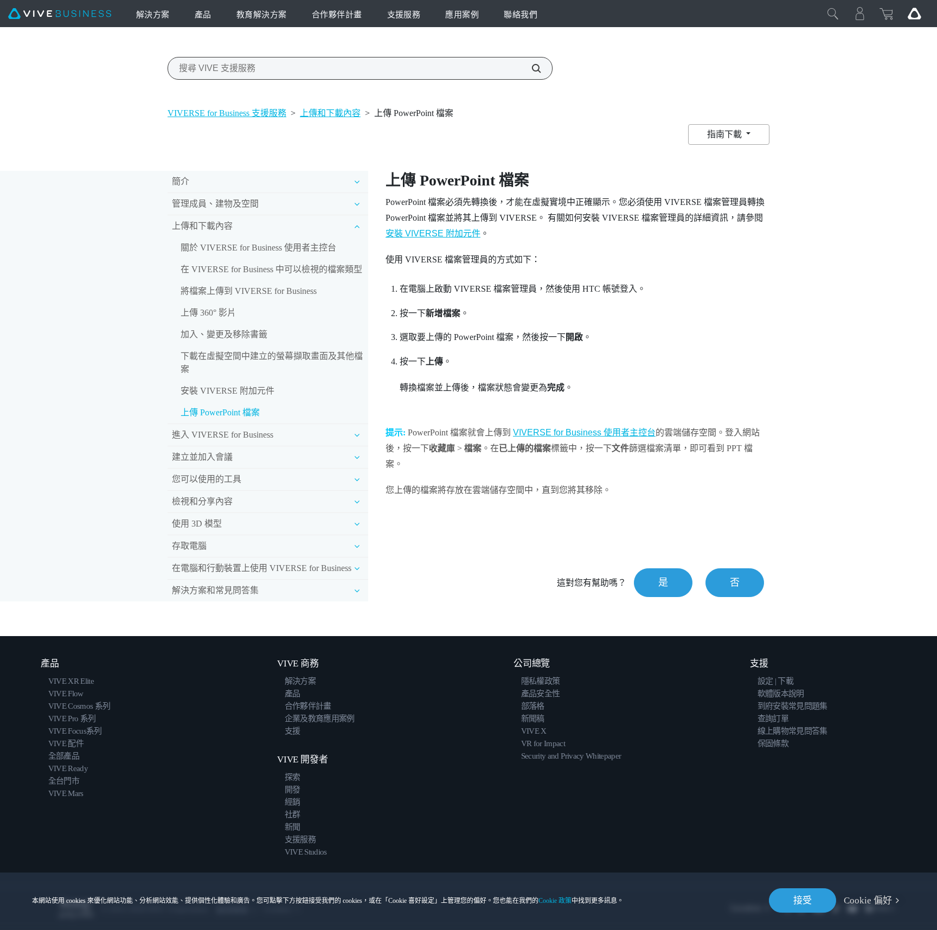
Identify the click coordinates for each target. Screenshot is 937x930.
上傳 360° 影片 (208, 312)
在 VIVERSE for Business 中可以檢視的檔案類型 (271, 269)
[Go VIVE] (914, 13)
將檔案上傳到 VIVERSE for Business (249, 291)
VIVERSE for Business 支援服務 (227, 113)
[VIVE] (59, 14)
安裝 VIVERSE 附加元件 (227, 390)
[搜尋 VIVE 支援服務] (530, 68)
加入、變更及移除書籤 (224, 334)
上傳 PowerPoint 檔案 (220, 412)
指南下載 (725, 134)
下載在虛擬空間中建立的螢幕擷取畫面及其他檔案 (272, 362)
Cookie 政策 (555, 901)
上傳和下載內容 (330, 113)
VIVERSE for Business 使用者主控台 (584, 432)
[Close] (832, 13)
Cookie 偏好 (868, 900)
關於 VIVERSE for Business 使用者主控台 (258, 247)
